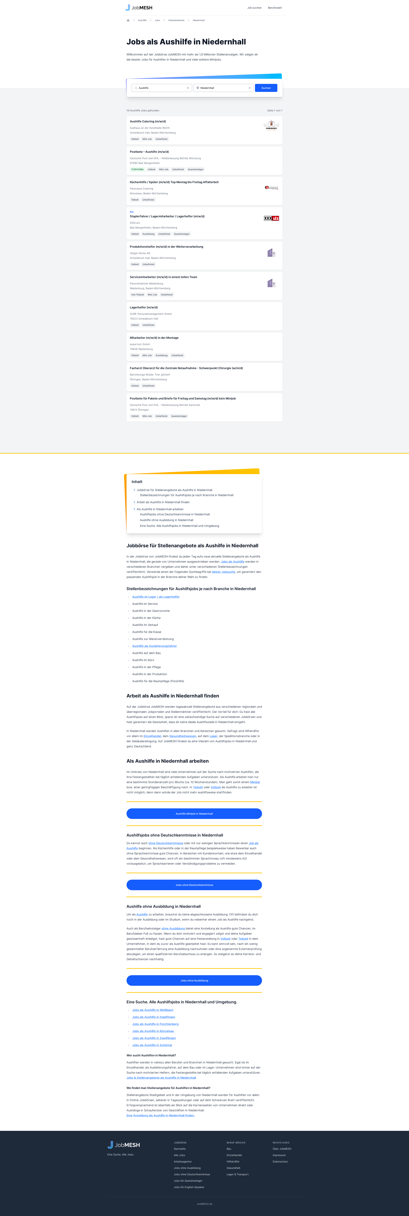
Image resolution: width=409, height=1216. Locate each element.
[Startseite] (128, 20)
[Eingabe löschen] (188, 88)
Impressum (279, 1155)
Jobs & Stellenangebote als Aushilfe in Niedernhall (161, 1077)
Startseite (180, 1148)
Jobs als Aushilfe (232, 561)
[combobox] (223, 88)
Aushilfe (142, 20)
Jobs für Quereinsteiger (188, 1180)
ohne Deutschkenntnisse (165, 843)
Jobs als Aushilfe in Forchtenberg (155, 1024)
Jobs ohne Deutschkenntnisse (194, 885)
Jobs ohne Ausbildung (194, 980)
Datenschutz (280, 1161)
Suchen (266, 87)
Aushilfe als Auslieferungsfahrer (154, 646)
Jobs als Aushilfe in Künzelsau (153, 1031)
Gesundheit (233, 1168)
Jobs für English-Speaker (189, 1187)
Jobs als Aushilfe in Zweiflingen (154, 1038)
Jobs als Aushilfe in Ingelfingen (153, 1017)
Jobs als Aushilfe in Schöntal (152, 1045)
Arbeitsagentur (183, 1161)
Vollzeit (216, 787)
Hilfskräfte (233, 1161)
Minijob (255, 782)
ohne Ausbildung (173, 928)
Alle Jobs (179, 1155)
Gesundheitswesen (182, 736)
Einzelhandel (152, 736)
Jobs (157, 20)
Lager (213, 736)
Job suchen (254, 7)
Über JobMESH (282, 1148)
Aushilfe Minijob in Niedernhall (194, 813)
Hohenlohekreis (176, 20)
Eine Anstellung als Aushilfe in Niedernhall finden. (161, 1115)
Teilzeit (198, 787)
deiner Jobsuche (223, 571)
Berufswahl (275, 7)
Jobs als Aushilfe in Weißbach (152, 1010)
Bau (229, 1148)
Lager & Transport (238, 1174)
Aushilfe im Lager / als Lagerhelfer (156, 596)
